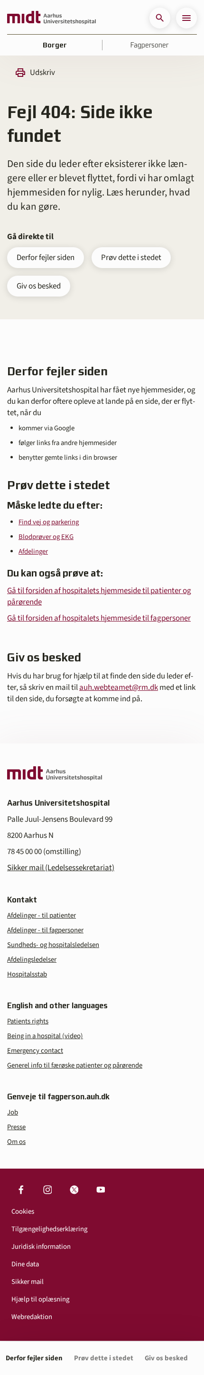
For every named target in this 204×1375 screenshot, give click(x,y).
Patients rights (27, 1021)
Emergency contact (35, 1051)
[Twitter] (74, 1189)
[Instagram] (47, 1189)
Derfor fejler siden (45, 257)
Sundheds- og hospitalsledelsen (53, 945)
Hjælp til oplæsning (40, 1299)
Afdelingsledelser (31, 960)
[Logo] (51, 18)
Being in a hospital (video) (45, 1036)
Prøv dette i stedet (131, 257)
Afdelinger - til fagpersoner (45, 930)
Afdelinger (33, 552)
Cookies (22, 1212)
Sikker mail (27, 1282)
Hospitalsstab (27, 974)
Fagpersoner (149, 45)
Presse (16, 1127)
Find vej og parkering (49, 522)
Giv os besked (39, 286)
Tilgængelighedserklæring (49, 1229)
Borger (55, 45)
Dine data (25, 1264)
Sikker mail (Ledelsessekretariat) (60, 867)
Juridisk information (41, 1247)
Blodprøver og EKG (46, 537)
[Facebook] (20, 1189)
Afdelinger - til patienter (41, 915)
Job (12, 1112)
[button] (160, 18)
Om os (16, 1142)
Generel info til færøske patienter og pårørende (74, 1065)
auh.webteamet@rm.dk (118, 687)
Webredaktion (31, 1317)
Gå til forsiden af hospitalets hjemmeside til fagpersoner (99, 618)
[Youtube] (100, 1189)
